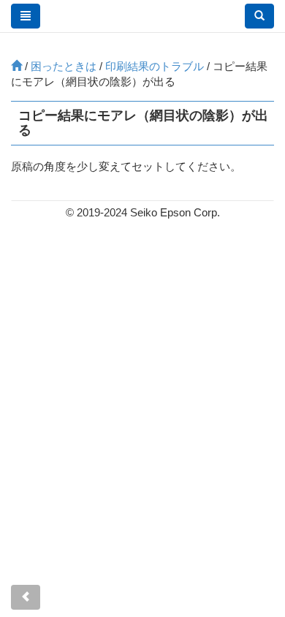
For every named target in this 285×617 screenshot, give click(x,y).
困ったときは (63, 66)
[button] (259, 16)
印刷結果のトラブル (154, 66)
